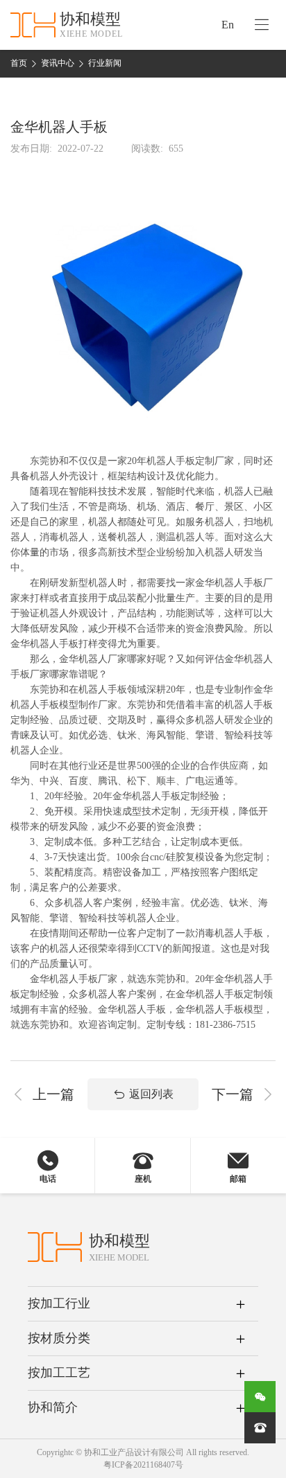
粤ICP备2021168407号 (143, 1465)
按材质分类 (59, 1338)
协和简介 (53, 1407)
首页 (18, 63)
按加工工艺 (59, 1373)
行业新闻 (104, 63)
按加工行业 (59, 1303)
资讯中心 (57, 63)
